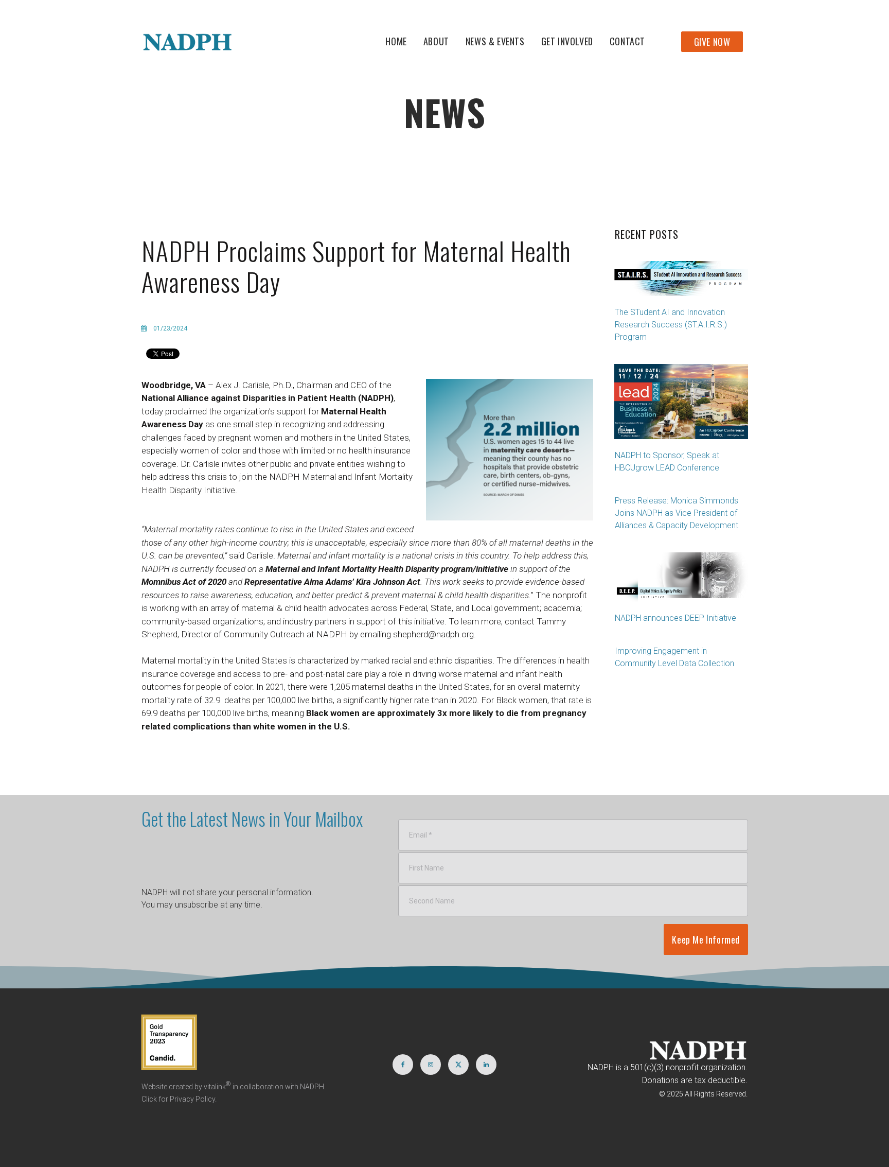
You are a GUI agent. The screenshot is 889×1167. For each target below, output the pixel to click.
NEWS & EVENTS (495, 41)
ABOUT (436, 41)
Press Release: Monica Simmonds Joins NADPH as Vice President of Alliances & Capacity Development (676, 513)
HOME (395, 41)
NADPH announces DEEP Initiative (675, 618)
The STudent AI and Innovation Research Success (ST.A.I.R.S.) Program (671, 324)
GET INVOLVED (567, 41)
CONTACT (627, 41)
